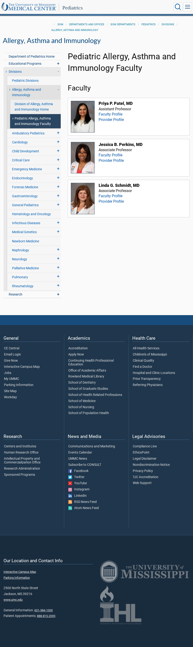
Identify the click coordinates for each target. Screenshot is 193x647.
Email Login (12, 354)
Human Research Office (21, 452)
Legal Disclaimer (145, 459)
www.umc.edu (13, 599)
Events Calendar (80, 452)
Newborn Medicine (25, 241)
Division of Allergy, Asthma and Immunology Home (34, 106)
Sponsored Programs (19, 475)
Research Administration (22, 469)
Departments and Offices (86, 24)
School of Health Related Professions (95, 395)
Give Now (11, 361)
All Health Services (146, 348)
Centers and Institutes (20, 446)
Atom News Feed (85, 508)
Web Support (142, 483)
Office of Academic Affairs (87, 371)
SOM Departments (122, 24)
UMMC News (77, 459)
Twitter (78, 477)
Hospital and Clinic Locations (154, 373)
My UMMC (11, 379)
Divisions (168, 24)
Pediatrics (72, 8)
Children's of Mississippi (150, 354)
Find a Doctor (142, 367)
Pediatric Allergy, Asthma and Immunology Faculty (33, 121)
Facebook (80, 471)
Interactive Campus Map (22, 367)
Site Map (10, 391)
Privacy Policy (143, 471)
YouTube (79, 483)
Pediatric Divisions (25, 81)
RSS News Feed (84, 502)
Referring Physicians (148, 385)
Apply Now (76, 354)
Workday (10, 397)
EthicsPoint (141, 452)
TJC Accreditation (145, 477)
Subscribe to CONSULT (84, 465)
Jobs (7, 373)
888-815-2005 (46, 616)
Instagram (80, 489)
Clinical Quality (143, 361)
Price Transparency (147, 379)
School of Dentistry (82, 383)
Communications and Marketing (91, 446)
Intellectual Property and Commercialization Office (22, 460)
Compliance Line (145, 446)
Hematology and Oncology (31, 214)
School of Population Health (88, 413)
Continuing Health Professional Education (91, 362)
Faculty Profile (110, 114)
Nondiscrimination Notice (151, 465)
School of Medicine (82, 401)
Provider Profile (111, 119)
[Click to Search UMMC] (178, 7)
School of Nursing (81, 407)
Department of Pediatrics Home (32, 57)
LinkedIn (79, 496)
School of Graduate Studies (88, 389)
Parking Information (18, 385)
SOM (60, 24)
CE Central (11, 348)
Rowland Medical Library (86, 376)
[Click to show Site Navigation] (187, 7)
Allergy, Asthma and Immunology (74, 30)
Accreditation (78, 348)
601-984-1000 (43, 610)
